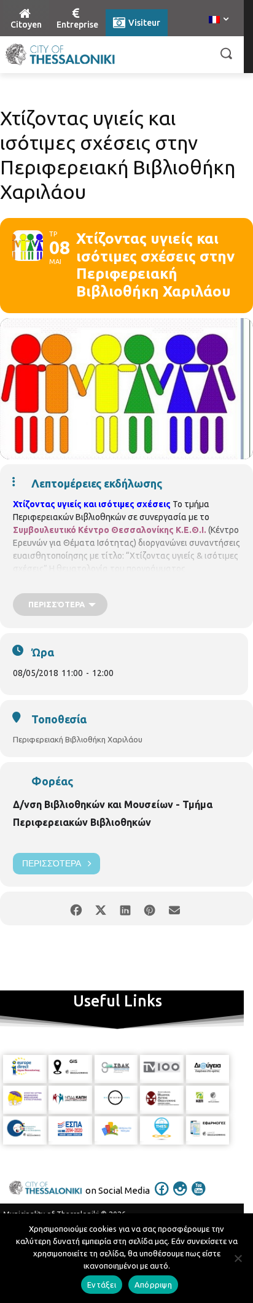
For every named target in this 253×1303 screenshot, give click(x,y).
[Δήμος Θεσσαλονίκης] (60, 54)
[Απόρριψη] (238, 1258)
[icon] (162, 1197)
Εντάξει (101, 1284)
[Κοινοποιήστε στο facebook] (76, 908)
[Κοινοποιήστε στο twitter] (100, 908)
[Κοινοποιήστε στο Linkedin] (125, 908)
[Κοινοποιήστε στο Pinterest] (149, 908)
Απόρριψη (153, 1284)
